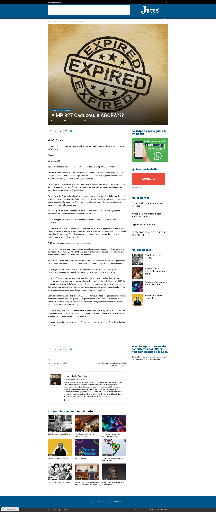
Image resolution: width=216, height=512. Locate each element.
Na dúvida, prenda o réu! (57, 363)
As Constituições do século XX (58, 458)
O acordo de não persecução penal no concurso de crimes (111, 364)
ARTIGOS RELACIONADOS (61, 411)
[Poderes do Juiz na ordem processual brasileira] (114, 423)
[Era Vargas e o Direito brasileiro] (60, 472)
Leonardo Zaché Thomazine (63, 121)
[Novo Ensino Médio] (87, 447)
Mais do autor (85, 411)
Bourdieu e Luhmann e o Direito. (59, 434)
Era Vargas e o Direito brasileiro (59, 482)
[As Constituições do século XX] (60, 447)
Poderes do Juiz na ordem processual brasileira (156, 283)
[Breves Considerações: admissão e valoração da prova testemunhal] (87, 472)
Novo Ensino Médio (81, 458)
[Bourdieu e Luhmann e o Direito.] (60, 423)
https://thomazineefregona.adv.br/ (74, 379)
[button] (165, 19)
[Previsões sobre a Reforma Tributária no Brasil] (87, 423)
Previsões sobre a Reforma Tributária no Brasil (155, 271)
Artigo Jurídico (58, 22)
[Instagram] (166, 2)
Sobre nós (137, 510)
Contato (145, 510)
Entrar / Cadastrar (55, 2)
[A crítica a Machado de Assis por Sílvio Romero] (114, 472)
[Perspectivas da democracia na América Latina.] (114, 447)
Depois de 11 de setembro (143, 224)
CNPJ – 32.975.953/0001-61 (159, 510)
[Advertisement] (89, 10)
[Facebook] (162, 2)
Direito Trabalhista (66, 110)
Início (49, 22)
